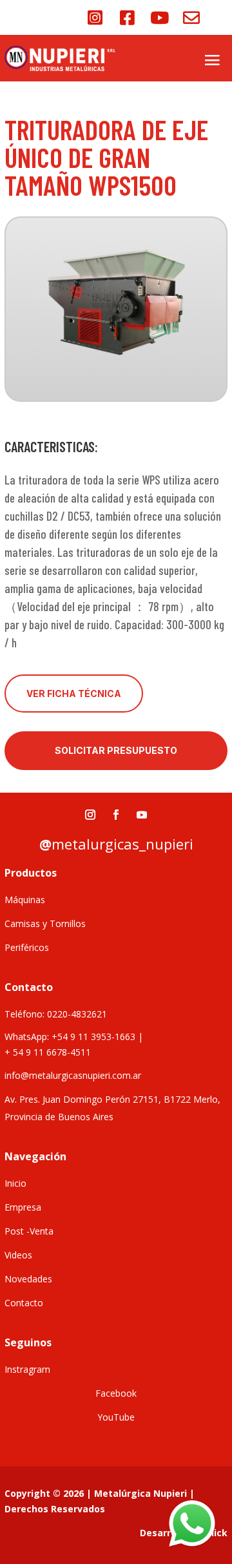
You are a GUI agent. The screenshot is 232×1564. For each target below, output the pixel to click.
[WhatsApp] (192, 1524)
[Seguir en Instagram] (90, 814)
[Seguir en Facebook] (116, 814)
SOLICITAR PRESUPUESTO (116, 750)
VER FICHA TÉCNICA (73, 693)
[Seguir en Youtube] (141, 814)
